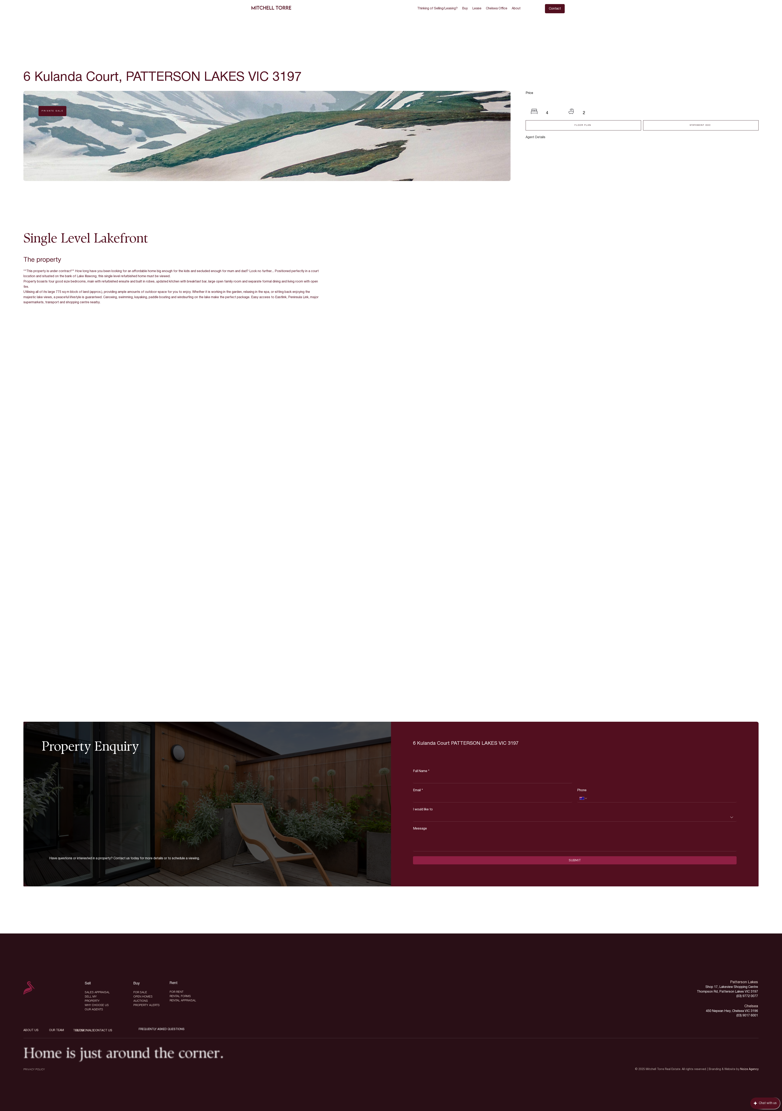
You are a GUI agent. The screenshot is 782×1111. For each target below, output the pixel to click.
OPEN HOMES (143, 996)
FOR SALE (140, 992)
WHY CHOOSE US (97, 1005)
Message (420, 828)
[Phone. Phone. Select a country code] (583, 798)
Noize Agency (749, 1069)
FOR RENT (176, 992)
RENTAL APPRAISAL (183, 1000)
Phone (581, 790)
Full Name (421, 771)
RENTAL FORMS (180, 996)
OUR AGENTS (94, 1009)
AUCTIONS (140, 1001)
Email (418, 790)
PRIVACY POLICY (34, 1069)
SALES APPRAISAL (97, 992)
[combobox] (574, 817)
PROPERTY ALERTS (146, 1005)
